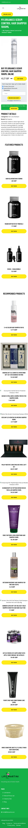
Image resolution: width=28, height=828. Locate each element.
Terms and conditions (19, 823)
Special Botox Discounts (10, 88)
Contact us (9, 823)
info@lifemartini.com (6, 2)
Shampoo (16, 116)
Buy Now (20, 78)
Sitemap (18, 825)
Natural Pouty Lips (9, 795)
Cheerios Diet (8, 799)
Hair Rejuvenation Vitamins (14, 179)
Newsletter (7, 90)
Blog (5, 802)
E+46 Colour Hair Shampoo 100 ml (14, 327)
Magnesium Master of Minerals (14, 224)
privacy (11, 100)
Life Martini (7, 792)
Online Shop (7, 14)
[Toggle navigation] (3, 8)
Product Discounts (9, 86)
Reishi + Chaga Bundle (14, 269)
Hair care (11, 116)
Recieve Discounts (14, 98)
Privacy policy (11, 825)
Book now (14, 108)
